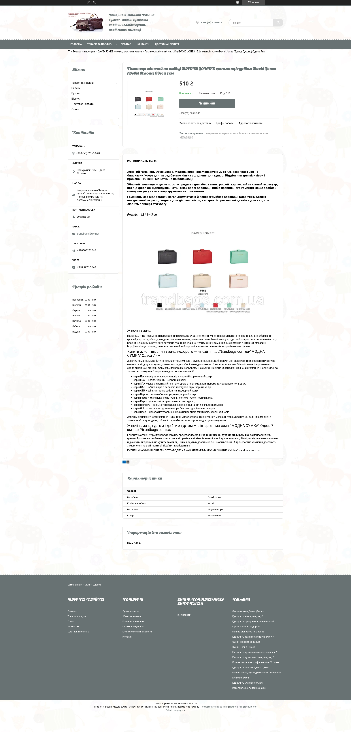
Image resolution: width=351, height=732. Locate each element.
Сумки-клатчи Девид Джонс (248, 611)
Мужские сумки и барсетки (137, 631)
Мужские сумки (241, 677)
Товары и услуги (77, 616)
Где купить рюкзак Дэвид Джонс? (251, 667)
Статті (75, 109)
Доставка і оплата (167, 44)
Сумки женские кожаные (246, 641)
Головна (76, 44)
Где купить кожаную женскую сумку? (253, 636)
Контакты (73, 626)
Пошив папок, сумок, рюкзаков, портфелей (256, 672)
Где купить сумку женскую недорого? (253, 621)
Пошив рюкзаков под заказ (248, 631)
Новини (75, 88)
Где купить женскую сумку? (247, 616)
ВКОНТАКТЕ (184, 615)
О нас (71, 621)
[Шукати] (278, 22)
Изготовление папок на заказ (249, 688)
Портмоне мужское (133, 626)
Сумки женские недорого (246, 626)
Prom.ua (193, 703)
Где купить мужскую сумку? (247, 682)
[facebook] (124, 462)
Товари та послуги (99, 44)
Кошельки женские (133, 621)
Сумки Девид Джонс (243, 647)
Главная (72, 611)
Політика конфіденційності (243, 707)
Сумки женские (130, 611)
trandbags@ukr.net (88, 233)
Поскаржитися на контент (214, 707)
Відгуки (75, 98)
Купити (207, 103)
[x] (128, 462)
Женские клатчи (131, 616)
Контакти (143, 44)
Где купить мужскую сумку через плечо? (255, 652)
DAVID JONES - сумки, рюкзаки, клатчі (120, 51)
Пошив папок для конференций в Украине (255, 662)
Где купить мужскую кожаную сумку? (253, 657)
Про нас (125, 44)
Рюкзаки (127, 636)
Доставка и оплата (78, 631)
